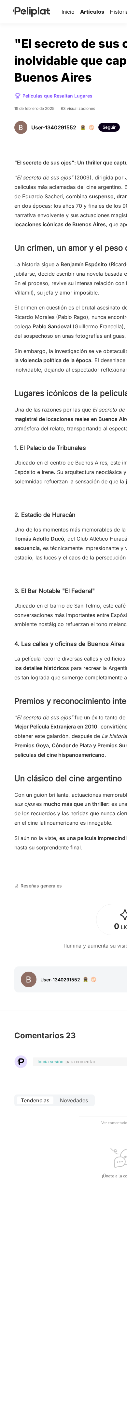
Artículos (92, 11)
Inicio (68, 11)
